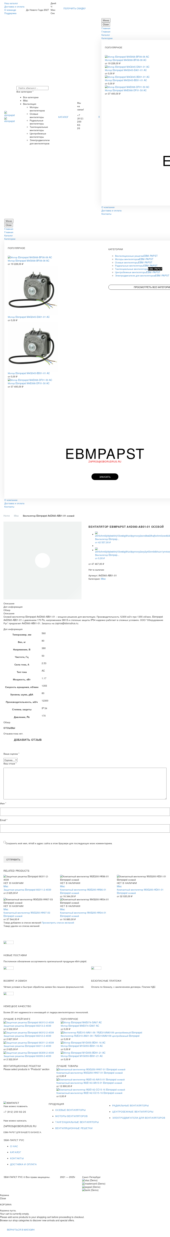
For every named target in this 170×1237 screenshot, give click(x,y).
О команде (10, 9)
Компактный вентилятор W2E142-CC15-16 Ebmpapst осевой (89, 1092)
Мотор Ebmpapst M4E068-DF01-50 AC (126, 90)
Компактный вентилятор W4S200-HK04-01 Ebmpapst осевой (83, 914)
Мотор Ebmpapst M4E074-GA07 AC (80, 1025)
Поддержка (10, 13)
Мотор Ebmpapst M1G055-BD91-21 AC (82, 1056)
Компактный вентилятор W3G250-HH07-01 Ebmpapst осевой (89, 1072)
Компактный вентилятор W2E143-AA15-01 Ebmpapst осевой (89, 1082)
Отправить (13, 859)
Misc (16, 515)
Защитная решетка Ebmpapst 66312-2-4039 (27, 1035)
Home (6, 515)
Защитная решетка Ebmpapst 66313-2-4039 (27, 1025)
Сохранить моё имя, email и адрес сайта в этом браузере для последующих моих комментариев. (59, 843)
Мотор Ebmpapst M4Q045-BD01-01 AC (126, 80)
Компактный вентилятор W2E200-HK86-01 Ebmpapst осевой (83, 891)
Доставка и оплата (14, 6)
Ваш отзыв (9, 763)
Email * (3, 820)
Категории (107, 38)
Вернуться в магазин (21, 1229)
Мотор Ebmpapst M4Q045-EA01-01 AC (126, 70)
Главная (105, 28)
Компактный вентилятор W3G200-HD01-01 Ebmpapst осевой (140, 891)
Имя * (3, 803)
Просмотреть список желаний (58, 922)
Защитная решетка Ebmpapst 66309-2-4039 (27, 1056)
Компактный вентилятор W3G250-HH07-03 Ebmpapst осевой (26, 914)
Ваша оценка (11, 753)
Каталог (105, 34)
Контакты (106, 213)
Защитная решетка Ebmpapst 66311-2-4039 (27, 889)
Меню (106, 20)
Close (106, 24)
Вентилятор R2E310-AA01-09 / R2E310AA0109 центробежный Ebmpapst (100, 1035)
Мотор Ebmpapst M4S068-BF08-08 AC (125, 60)
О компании (108, 207)
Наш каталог (11, 3)
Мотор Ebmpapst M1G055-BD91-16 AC (82, 1045)
